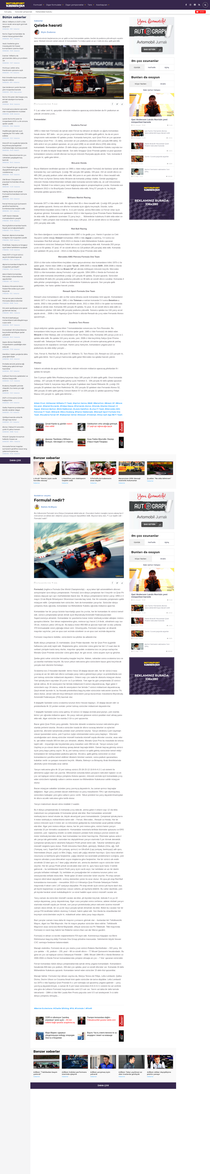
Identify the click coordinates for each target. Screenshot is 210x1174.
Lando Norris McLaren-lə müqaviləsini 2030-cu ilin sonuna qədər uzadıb (15, 121)
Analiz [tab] (163, 84)
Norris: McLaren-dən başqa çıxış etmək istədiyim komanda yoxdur (14, 99)
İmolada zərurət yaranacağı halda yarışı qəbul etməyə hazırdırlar (13, 366)
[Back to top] (203, 1167)
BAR (90, 403)
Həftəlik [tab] (152, 67)
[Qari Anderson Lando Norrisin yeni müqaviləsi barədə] (151, 105)
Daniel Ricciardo (51, 406)
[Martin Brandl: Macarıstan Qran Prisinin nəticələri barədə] (137, 146)
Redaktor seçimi (42, 495)
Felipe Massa (67, 406)
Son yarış (7, 12)
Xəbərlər (38, 21)
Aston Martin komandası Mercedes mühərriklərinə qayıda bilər (12, 276)
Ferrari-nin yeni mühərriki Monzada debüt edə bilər (12, 299)
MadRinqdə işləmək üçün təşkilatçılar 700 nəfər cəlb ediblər (12, 133)
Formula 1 (80, 1008)
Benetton (99, 403)
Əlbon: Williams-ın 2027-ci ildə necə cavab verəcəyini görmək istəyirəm (14, 24)
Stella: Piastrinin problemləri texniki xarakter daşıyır (13, 409)
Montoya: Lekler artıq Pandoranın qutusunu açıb (12, 69)
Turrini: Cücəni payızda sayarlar (157, 156)
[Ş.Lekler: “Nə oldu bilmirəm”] (160, 468)
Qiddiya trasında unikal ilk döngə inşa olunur (12, 418)
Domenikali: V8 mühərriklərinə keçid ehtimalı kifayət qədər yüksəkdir (14, 332)
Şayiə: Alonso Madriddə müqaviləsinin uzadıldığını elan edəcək (14, 344)
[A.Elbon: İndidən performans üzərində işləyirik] (75, 1062)
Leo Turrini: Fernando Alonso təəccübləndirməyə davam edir (157, 132)
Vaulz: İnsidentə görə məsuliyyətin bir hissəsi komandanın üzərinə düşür (12, 46)
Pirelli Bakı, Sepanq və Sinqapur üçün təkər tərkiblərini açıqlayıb (14, 246)
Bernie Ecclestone (43, 1008)
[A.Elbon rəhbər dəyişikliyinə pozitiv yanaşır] (160, 1062)
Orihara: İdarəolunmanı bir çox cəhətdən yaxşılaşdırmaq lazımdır (14, 157)
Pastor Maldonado (84, 412)
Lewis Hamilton (81, 409)
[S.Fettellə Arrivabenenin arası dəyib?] (103, 468)
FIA (72, 1008)
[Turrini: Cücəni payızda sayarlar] (137, 159)
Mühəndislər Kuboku (44, 12)
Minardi (56, 412)
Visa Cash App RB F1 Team (110, 415)
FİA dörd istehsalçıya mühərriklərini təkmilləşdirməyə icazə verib (15, 320)
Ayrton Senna (80, 403)
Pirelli (89, 1008)
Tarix (90, 5)
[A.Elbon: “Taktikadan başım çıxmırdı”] (46, 1062)
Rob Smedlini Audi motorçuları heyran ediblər (14, 79)
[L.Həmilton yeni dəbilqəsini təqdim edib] (75, 468)
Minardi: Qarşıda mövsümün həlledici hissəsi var (13, 438)
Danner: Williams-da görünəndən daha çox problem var (14, 58)
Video (202, 12)
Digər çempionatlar (75, 5)
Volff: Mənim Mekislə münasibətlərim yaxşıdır (11, 217)
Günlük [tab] (137, 67)
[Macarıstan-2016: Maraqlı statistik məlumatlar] (132, 468)
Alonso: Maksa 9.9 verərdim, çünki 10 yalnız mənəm (13, 428)
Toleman (92, 415)
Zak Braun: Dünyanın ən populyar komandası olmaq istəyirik (13, 181)
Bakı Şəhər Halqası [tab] (151, 90)
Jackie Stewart (108, 406)
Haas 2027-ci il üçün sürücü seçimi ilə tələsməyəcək (12, 256)
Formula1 (37, 5)
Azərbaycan (101, 5)
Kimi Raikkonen (65, 409)
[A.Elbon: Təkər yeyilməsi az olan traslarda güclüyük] (132, 1062)
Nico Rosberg (68, 412)
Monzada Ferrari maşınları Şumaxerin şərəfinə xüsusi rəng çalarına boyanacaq (14, 448)
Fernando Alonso (83, 406)
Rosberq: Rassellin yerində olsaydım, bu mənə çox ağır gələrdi (13, 388)
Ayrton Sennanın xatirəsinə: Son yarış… (157, 170)
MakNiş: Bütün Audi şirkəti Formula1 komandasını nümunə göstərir (14, 194)
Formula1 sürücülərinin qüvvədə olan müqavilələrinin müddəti (14, 110)
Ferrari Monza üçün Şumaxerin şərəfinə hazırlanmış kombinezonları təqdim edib (14, 206)
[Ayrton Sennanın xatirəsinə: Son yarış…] (137, 171)
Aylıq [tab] (167, 67)
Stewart (82, 415)
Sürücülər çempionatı (23, 12)
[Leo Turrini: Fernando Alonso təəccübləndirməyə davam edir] (137, 133)
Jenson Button (49, 409)
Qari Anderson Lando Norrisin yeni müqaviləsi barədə (14, 88)
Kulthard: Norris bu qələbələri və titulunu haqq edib (15, 377)
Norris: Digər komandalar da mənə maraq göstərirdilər (13, 35)
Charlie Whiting (62, 1008)
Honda (96, 406)
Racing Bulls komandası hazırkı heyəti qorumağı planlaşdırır (14, 227)
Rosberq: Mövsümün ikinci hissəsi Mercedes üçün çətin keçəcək (13, 288)
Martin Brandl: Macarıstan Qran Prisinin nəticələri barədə (157, 145)
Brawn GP (110, 403)
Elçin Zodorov (48, 32)
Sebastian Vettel (69, 415)
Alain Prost (40, 403)
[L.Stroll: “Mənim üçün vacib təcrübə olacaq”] (46, 468)
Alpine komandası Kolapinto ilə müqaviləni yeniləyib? (14, 265)
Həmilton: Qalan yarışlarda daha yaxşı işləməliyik (14, 355)
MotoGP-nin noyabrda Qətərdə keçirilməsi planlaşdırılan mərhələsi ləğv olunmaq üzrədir (14, 145)
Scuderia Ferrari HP (50, 415)
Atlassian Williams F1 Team (60, 403)
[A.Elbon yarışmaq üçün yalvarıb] (103, 1062)
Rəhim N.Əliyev (49, 507)
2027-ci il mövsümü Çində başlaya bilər (12, 399)
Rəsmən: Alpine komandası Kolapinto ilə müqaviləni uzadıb (14, 236)
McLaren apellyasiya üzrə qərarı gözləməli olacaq (14, 309)
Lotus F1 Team (97, 409)
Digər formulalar (53, 5)
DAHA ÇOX (15, 460)
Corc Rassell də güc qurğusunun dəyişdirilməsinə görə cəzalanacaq (15, 169)
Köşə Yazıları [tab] (140, 84)
